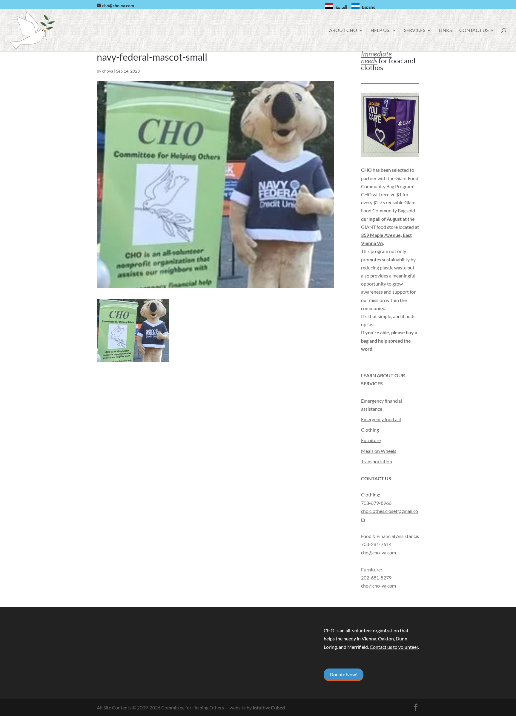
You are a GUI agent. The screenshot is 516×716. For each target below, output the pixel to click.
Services (414, 30)
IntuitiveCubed (269, 707)
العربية (341, 7)
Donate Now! (343, 674)
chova (107, 70)
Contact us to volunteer (394, 647)
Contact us (474, 30)
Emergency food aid (381, 419)
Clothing (370, 430)
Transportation (376, 461)
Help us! (381, 30)
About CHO (343, 30)
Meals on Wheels (378, 451)
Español (369, 7)
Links (445, 30)
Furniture (371, 440)
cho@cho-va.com (378, 585)
